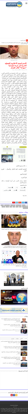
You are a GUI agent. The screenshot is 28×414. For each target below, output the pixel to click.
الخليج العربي (13, 205)
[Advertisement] (14, 23)
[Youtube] (12, 395)
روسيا (17, 206)
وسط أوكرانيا (25, 208)
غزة (14, 206)
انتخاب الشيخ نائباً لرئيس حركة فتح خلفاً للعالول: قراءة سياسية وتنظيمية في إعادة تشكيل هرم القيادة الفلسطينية (15, 247)
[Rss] (16, 395)
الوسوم (12, 338)
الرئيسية (25, 42)
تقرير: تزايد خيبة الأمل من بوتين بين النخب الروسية (11, 329)
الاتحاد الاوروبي (19, 205)
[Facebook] (14, 395)
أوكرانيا (24, 205)
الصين (2, 205)
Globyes (16, 405)
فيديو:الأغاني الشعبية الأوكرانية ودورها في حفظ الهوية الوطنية (14, 229)
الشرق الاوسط (7, 205)
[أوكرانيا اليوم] (14, 4)
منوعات (13, 69)
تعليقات (17, 338)
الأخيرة (25, 338)
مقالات (16, 69)
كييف (11, 206)
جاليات (22, 42)
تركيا (20, 206)
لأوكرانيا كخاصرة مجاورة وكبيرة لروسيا (11, 110)
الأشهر (21, 338)
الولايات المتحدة (25, 206)
